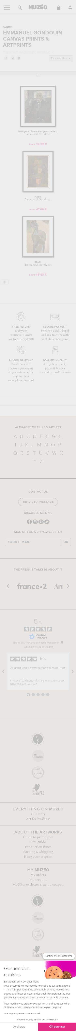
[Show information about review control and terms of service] (62, 642)
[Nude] (38, 256)
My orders (38, 875)
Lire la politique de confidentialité (22, 1013)
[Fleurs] (38, 191)
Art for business (38, 819)
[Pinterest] (41, 523)
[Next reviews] (73, 671)
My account (38, 879)
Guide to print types (38, 837)
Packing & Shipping (38, 851)
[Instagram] (35, 523)
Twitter (12, 58)
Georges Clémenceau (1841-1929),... (38, 133)
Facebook (6, 58)
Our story (38, 814)
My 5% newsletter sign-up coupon (38, 884)
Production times (38, 847)
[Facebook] (29, 523)
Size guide (38, 842)
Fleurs (38, 198)
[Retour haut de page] (4, 282)
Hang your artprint (38, 856)
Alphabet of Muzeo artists (38, 427)
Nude (38, 263)
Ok (65, 542)
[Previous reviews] (3, 671)
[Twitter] (47, 523)
